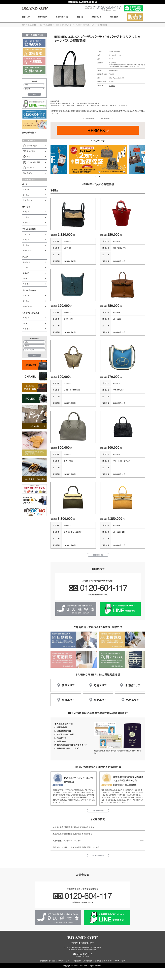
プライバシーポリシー (64, 961)
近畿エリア (100, 685)
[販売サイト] (135, 17)
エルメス (26, 189)
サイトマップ (107, 961)
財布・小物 (26, 206)
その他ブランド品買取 (30, 313)
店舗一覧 (80, 17)
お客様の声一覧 (98, 810)
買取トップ (26, 17)
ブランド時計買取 (29, 229)
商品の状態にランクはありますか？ (67, 840)
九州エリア (132, 700)
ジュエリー (26, 257)
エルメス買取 (32, 25)
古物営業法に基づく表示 (47, 961)
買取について (96, 17)
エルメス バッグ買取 (46, 25)
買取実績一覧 (98, 555)
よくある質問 (113, 17)
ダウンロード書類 (119, 961)
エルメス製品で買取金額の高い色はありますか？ (72, 833)
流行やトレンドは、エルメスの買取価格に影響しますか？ (76, 847)
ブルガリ (26, 267)
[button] (96, 176)
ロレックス (26, 234)
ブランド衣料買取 (29, 290)
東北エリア (100, 700)
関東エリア (68, 685)
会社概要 (98, 961)
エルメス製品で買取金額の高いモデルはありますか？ (74, 827)
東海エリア (68, 700)
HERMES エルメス (114, 51)
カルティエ (26, 262)
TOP (23, 25)
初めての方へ (42, 17)
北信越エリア (132, 685)
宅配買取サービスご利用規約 (83, 961)
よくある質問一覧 (98, 855)
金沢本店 (112, 85)
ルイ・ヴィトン (27, 200)
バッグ (24, 184)
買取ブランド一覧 (62, 17)
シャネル (26, 195)
